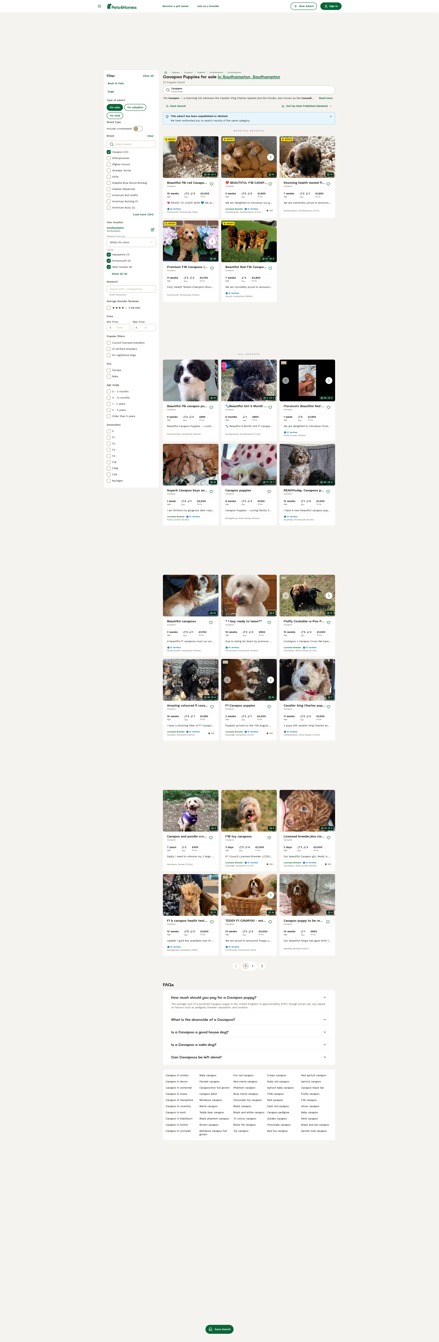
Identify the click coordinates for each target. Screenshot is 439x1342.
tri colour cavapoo (244, 1118)
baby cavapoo (309, 1112)
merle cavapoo (208, 1106)
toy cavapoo (240, 1131)
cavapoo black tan (312, 1087)
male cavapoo (207, 1075)
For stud (115, 115)
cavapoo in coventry (178, 1106)
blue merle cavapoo (245, 1093)
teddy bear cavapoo (211, 1112)
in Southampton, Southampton (249, 76)
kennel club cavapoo (314, 1131)
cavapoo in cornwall (178, 1131)
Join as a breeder (208, 6)
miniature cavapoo (210, 1100)
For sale (115, 107)
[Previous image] (227, 157)
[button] (249, 157)
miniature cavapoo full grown (213, 1132)
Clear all (148, 75)
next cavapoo (309, 1118)
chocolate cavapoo (279, 1124)
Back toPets (116, 83)
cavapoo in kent (176, 1112)
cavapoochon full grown (214, 1087)
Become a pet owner (176, 6)
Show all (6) (119, 273)
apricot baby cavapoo (280, 1087)
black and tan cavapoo (315, 1124)
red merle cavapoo (245, 1081)
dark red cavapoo (278, 1106)
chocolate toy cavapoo (247, 1100)
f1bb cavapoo (275, 1093)
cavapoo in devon (177, 1081)
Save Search (178, 106)
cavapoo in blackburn (179, 1118)
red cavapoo (275, 1100)
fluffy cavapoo (310, 1093)
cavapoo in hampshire (179, 1100)
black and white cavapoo (248, 1112)
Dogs (111, 91)
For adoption (135, 107)
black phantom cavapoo (214, 1118)
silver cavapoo (310, 1106)
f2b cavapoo (309, 1100)
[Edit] (152, 229)
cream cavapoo (276, 1075)
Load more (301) (143, 214)
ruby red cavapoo (278, 1081)
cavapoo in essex (176, 1093)
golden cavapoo (277, 1118)
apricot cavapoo (311, 1081)
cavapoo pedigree (278, 1112)
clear (150, 135)
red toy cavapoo (277, 1131)
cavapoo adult (208, 1093)
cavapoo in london (177, 1075)
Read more (326, 98)
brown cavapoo (208, 1124)
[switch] (138, 128)
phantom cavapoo (244, 1087)
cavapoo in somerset (179, 1087)
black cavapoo (242, 1106)
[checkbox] (108, 152)
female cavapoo (209, 1081)
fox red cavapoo (243, 1075)
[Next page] (262, 965)
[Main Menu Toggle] (99, 6)
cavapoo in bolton (177, 1124)
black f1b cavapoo (244, 1124)
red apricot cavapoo (313, 1075)
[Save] (211, 184)
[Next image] (270, 157)
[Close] (331, 116)
